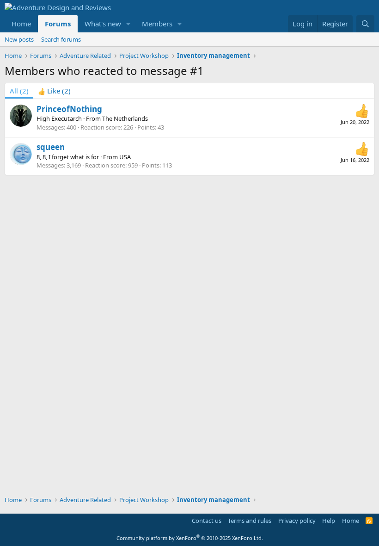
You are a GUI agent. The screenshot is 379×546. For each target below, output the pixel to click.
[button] (128, 23)
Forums (58, 23)
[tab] (54, 91)
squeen (51, 147)
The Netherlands (125, 118)
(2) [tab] (19, 90)
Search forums (61, 39)
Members (157, 23)
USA (125, 157)
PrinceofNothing (69, 109)
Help (328, 520)
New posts (19, 39)
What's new (103, 23)
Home (21, 23)
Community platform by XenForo (189, 537)
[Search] (365, 23)
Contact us (206, 520)
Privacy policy (297, 520)
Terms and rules (249, 520)
